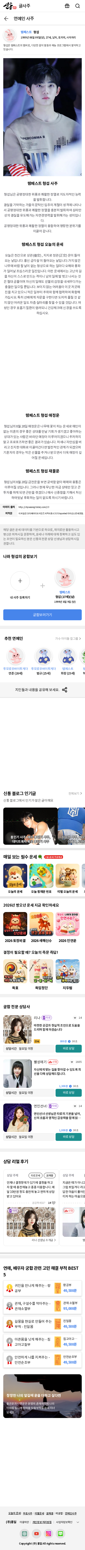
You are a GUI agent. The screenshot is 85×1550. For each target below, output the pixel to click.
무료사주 (27, 1513)
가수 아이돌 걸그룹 (66, 638)
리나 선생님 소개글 (42, 1240)
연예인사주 (70, 1513)
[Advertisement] (42, 363)
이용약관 (24, 1522)
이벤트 (67, 6)
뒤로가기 (6, 18)
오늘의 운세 (14, 1513)
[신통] (9, 6)
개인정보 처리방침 (42, 1522)
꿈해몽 (49, 1513)
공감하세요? (41, 1202)
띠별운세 (39, 1513)
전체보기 (73, 794)
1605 (79, 1061)
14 (80, 1017)
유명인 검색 (77, 6)
